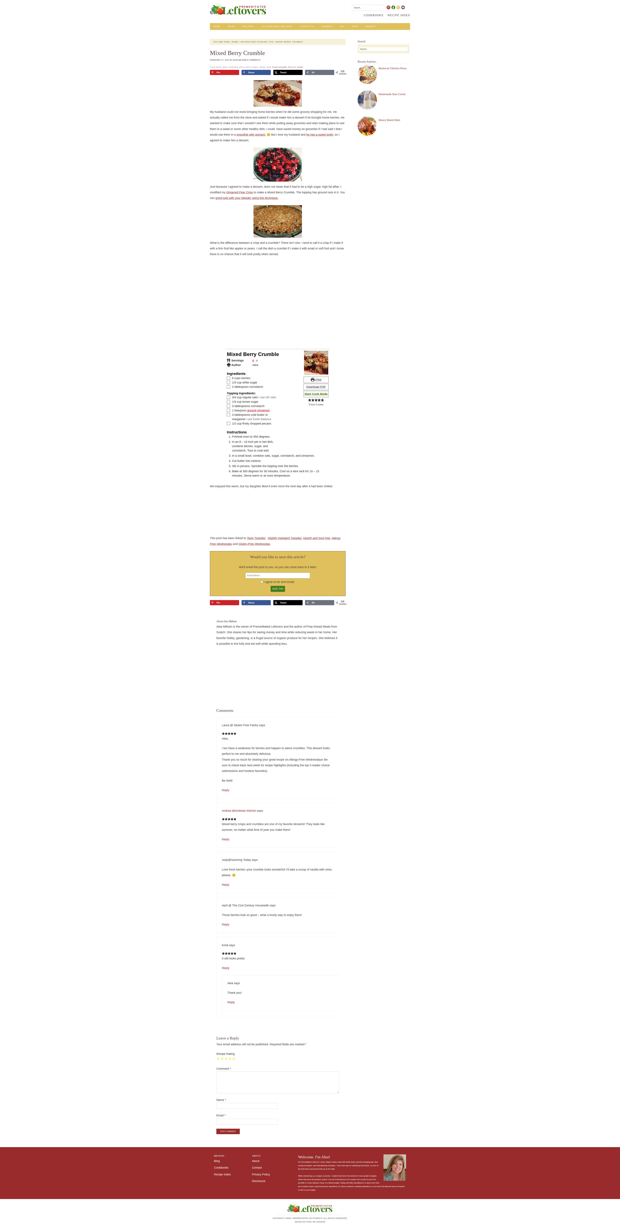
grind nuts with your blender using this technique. (246, 198)
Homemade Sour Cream (392, 94)
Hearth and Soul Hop (316, 538)
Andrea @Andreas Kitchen (239, 810)
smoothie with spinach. (251, 134)
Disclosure (258, 1181)
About (255, 1161)
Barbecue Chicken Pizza (392, 68)
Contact (257, 1167)
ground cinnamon (258, 410)
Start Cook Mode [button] (316, 394)
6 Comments (253, 60)
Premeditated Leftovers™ (238, 9)
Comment (223, 1068)
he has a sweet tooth (319, 134)
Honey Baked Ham (389, 120)
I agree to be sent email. (279, 582)
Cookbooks (221, 1167)
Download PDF (316, 386)
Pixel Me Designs (315, 1222)
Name (221, 1100)
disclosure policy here (287, 67)
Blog (217, 1161)
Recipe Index (222, 1174)
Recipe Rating (225, 1053)
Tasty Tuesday (256, 538)
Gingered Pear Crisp (239, 192)
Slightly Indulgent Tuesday (284, 538)
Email (221, 1115)
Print (318, 379)
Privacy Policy (261, 1174)
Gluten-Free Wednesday (254, 544)
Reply (225, 790)
